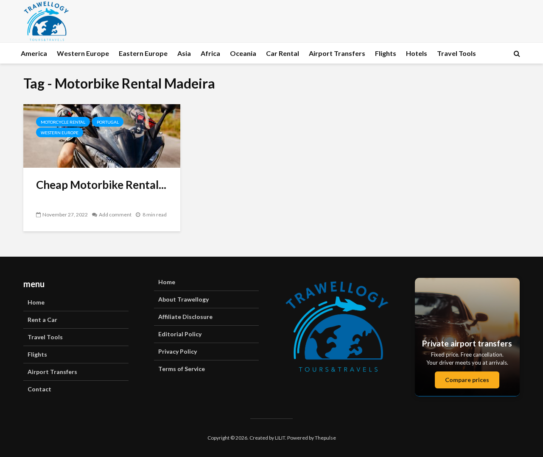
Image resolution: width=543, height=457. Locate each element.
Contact (39, 389)
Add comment (115, 214)
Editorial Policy (180, 334)
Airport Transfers (337, 53)
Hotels (416, 53)
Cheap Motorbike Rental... (101, 184)
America (34, 53)
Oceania (243, 53)
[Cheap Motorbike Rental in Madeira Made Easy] (101, 135)
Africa (210, 53)
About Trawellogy (183, 299)
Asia (184, 53)
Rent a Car (42, 319)
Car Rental (282, 53)
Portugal (108, 122)
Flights (385, 53)
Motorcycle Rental (63, 122)
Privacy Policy (177, 351)
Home (36, 302)
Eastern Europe (143, 53)
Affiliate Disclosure (185, 316)
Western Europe (83, 53)
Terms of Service (181, 368)
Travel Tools (456, 53)
